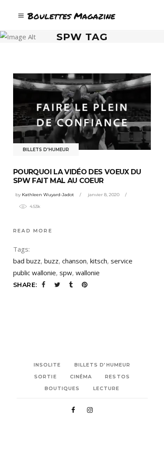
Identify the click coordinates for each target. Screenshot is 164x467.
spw (65, 272)
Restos (117, 377)
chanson (74, 260)
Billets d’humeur (102, 365)
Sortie (45, 377)
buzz (51, 260)
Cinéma (81, 377)
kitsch (98, 260)
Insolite (47, 365)
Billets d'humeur (46, 149)
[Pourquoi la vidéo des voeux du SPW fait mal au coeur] (82, 111)
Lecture (106, 388)
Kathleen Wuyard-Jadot (48, 194)
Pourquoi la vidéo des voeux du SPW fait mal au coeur (77, 176)
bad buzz (27, 260)
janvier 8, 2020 (103, 194)
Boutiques (62, 388)
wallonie (88, 272)
